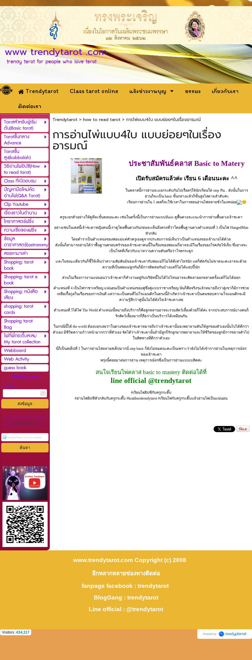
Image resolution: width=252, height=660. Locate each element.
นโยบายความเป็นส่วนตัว (26, 424)
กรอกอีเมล (10, 386)
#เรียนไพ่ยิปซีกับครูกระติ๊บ (151, 392)
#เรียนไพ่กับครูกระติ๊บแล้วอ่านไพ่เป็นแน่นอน (192, 398)
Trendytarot (65, 119)
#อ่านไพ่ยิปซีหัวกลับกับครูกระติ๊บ (100, 398)
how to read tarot (101, 119)
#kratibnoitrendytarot (142, 398)
